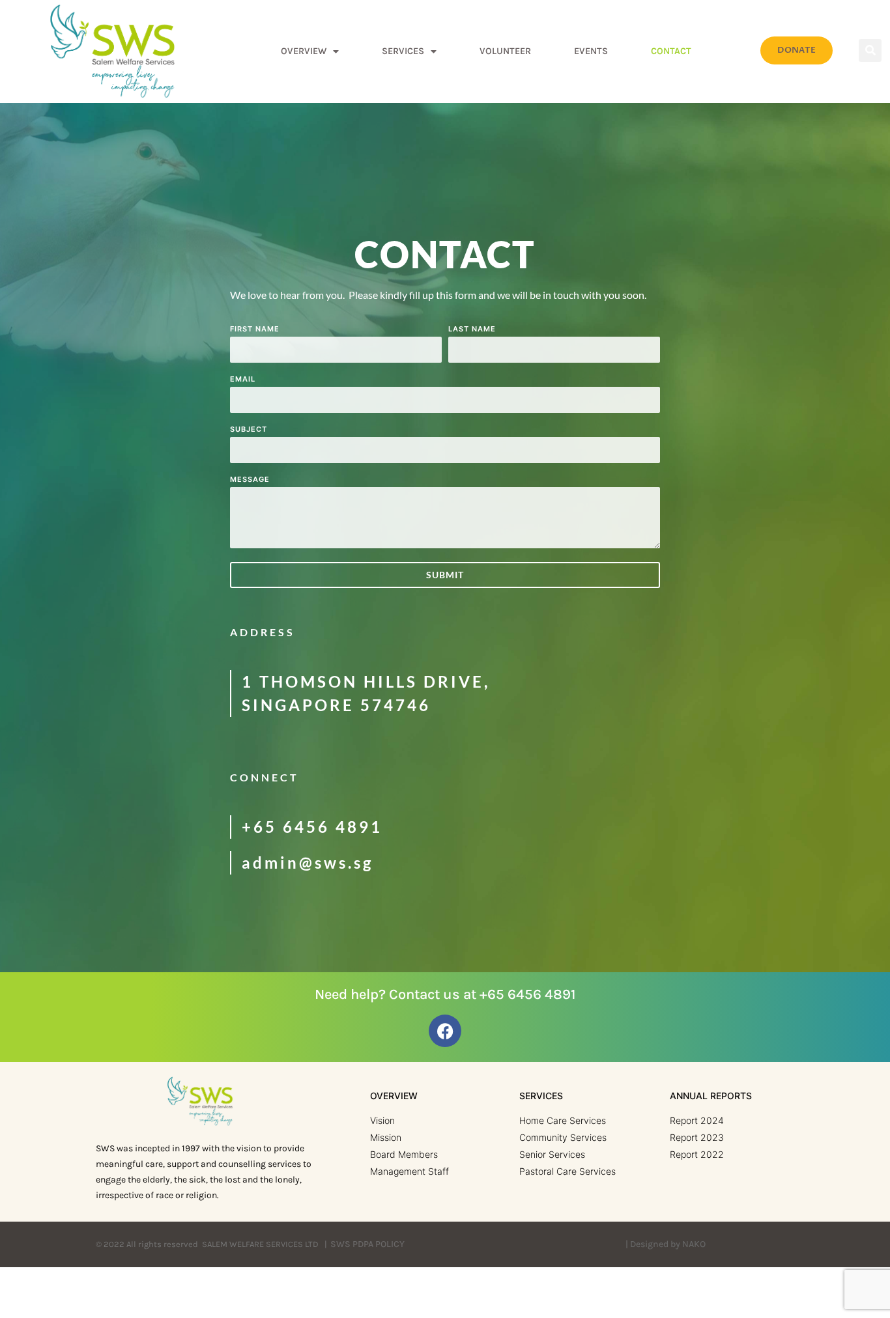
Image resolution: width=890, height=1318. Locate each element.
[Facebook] (445, 1031)
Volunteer (505, 51)
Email (242, 380)
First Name (255, 329)
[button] (870, 50)
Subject (248, 430)
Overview (303, 51)
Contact (671, 51)
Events (591, 51)
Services (403, 51)
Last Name (472, 329)
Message (250, 480)
